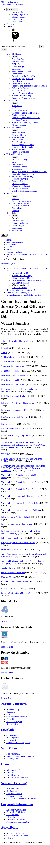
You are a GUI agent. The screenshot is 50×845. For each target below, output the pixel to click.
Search (4, 621)
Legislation (16, 69)
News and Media (13, 127)
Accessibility (9, 827)
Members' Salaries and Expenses (25, 113)
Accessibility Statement (16, 833)
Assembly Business (14, 54)
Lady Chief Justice (9, 424)
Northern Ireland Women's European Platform (20, 510)
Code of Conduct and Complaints (26, 117)
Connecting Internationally (23, 174)
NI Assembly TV (19, 135)
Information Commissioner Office (15, 410)
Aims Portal (17, 22)
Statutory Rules (12, 740)
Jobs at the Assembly (20, 206)
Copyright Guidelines (15, 812)
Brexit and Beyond (14, 721)
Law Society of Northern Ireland (15, 428)
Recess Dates (17, 208)
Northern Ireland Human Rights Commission (20, 503)
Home (9, 240)
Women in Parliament (21, 186)
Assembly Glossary (20, 183)
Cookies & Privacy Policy (17, 836)
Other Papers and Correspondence (26, 280)
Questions (10, 712)
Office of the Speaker (21, 88)
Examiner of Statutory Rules (18, 742)
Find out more (7, 647)
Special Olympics (8, 568)
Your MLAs (11, 100)
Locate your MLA (19, 110)
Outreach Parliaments (21, 188)
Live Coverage (18, 66)
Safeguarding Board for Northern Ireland (18, 542)
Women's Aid (7, 589)
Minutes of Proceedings (22, 95)
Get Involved (17, 164)
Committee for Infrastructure (13, 366)
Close (4, 235)
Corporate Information (21, 203)
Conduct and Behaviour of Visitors (21, 798)
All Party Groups (19, 125)
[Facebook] (13, 42)
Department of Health (10, 380)
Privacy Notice (12, 817)
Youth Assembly (19, 169)
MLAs (14, 108)
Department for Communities (13, 375)
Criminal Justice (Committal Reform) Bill (23, 295)
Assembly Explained (20, 152)
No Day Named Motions (22, 93)
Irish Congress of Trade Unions (14, 417)
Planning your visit (20, 179)
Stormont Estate (18, 181)
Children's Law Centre (10, 357)
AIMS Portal (17, 64)
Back (15, 57)
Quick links (11, 213)
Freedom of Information (16, 819)
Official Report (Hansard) (22, 78)
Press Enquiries (18, 142)
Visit (14, 162)
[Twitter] (15, 38)
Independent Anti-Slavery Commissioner (18, 403)
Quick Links (12, 9)
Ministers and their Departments (25, 122)
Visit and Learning (14, 154)
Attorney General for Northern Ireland (17, 341)
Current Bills (11, 735)
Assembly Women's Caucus (23, 98)
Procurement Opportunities (17, 822)
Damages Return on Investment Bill (21, 290)
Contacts (10, 24)
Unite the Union (8, 577)
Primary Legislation (20, 14)
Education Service (19, 167)
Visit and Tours (12, 789)
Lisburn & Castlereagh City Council (16, 435)
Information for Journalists (23, 147)
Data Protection (12, 814)
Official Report (18, 17)
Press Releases (18, 137)
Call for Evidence (19, 287)
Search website (7, 46)
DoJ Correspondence (20, 283)
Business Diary (18, 12)
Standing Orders (18, 90)
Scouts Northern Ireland (11, 549)
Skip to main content (9, 2)
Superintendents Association (13, 572)
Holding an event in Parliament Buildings (29, 171)
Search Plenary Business (22, 71)
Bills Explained (12, 738)
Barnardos (5, 348)
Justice (9, 249)
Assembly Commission (21, 201)
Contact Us (6, 698)
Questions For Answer (21, 83)
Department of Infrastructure (13, 384)
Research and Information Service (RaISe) (29, 86)
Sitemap (9, 838)
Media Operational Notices (23, 144)
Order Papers (17, 81)
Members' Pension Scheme (23, 120)
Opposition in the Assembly (23, 76)
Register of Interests (20, 115)
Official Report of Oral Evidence (25, 278)
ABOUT (10, 193)
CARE (4, 352)
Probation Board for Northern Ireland (16, 524)
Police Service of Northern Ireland (15, 517)
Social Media (17, 140)
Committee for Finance (10, 371)
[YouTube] (13, 30)
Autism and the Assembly (22, 176)
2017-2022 (11, 247)
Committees (17, 19)
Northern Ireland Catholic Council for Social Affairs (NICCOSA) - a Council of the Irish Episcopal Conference (23, 468)
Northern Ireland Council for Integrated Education (22, 482)
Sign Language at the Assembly (25, 191)
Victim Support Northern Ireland (14, 582)
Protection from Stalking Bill (18, 292)
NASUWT (6, 454)
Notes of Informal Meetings (23, 273)
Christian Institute (8, 362)
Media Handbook (19, 149)
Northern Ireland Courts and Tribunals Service (20, 496)
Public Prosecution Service (12, 538)
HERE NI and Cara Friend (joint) (15, 396)
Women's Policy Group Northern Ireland (18, 593)
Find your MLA (13, 754)
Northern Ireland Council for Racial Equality (20, 489)
